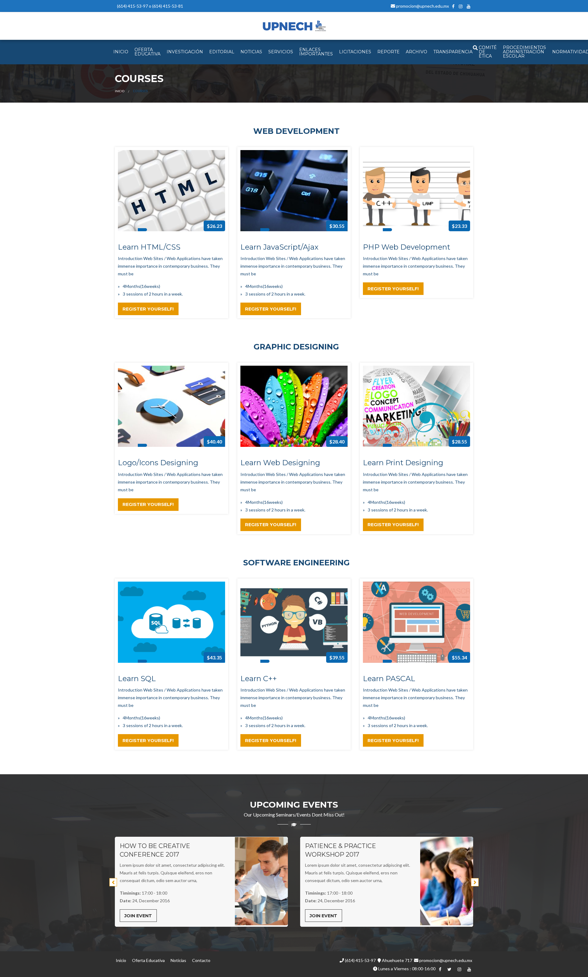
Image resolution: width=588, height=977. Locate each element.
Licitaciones (355, 52)
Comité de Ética (488, 52)
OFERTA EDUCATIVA (147, 52)
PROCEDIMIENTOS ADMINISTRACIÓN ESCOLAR (524, 52)
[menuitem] (120, 52)
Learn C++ (258, 678)
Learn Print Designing (403, 462)
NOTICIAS (251, 52)
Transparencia (453, 52)
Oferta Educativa (148, 960)
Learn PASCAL (389, 678)
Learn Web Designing (280, 462)
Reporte (388, 52)
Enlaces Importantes (316, 52)
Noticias (178, 960)
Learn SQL (137, 678)
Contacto (201, 960)
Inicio (119, 91)
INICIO (120, 52)
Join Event (138, 916)
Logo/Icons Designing (158, 462)
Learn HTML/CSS (149, 247)
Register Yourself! (148, 309)
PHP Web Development (406, 247)
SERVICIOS (280, 52)
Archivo (416, 52)
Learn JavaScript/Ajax (279, 247)
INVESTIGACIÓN (185, 52)
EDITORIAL (221, 52)
